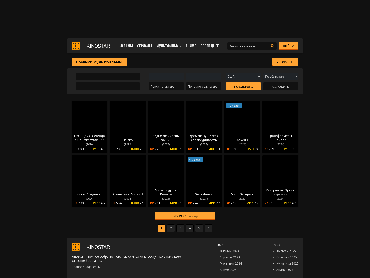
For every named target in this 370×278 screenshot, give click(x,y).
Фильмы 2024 (229, 251)
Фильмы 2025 (286, 251)
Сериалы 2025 (286, 257)
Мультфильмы (168, 46)
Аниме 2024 (228, 270)
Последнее (209, 46)
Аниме (191, 46)
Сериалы (144, 46)
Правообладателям (86, 267)
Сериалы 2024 (230, 257)
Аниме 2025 (284, 270)
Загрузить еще (186, 216)
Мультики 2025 (287, 263)
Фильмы (126, 46)
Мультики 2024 (231, 263)
